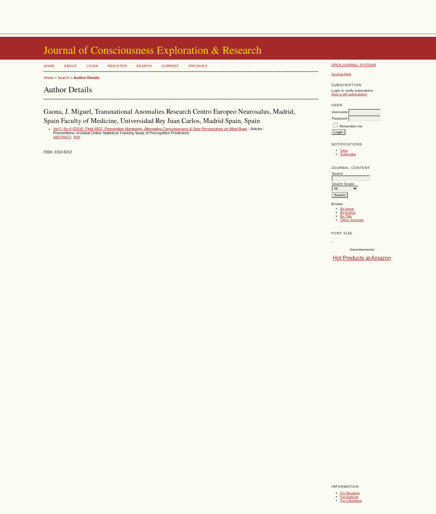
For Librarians (351, 500)
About (70, 66)
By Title (346, 216)
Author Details (86, 78)
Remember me (351, 126)
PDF (77, 137)
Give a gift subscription (349, 94)
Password (339, 118)
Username (340, 112)
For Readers (350, 493)
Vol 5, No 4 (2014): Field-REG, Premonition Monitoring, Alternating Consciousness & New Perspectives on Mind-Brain (150, 129)
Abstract (62, 137)
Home (49, 66)
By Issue (347, 209)
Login (92, 66)
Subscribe (348, 154)
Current (170, 66)
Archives (197, 66)
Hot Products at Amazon (362, 258)
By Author (348, 212)
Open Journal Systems (353, 65)
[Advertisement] (218, 15)
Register (117, 66)
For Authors (349, 497)
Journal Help (341, 74)
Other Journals (351, 220)
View (344, 150)
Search (144, 66)
